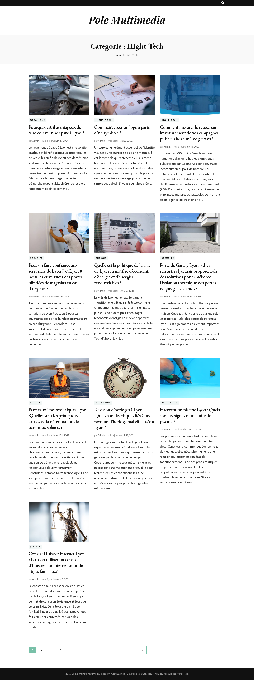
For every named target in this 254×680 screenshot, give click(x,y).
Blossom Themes (152, 673)
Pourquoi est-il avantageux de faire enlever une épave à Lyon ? (56, 130)
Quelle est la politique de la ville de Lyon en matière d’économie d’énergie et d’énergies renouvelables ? (122, 274)
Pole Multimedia (127, 19)
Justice (35, 546)
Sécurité (36, 258)
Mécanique (37, 120)
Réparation (169, 402)
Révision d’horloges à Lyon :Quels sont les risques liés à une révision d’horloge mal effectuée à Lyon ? (124, 418)
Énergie (101, 258)
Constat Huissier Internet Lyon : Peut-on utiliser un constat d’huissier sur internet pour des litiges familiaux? (57, 562)
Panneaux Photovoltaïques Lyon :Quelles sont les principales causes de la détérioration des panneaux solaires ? (57, 418)
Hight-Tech (104, 120)
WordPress (182, 673)
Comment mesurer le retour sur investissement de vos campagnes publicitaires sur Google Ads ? (189, 133)
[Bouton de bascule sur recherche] (222, 3)
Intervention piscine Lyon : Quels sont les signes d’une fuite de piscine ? (190, 415)
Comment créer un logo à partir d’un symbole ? (122, 130)
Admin (35, 140)
